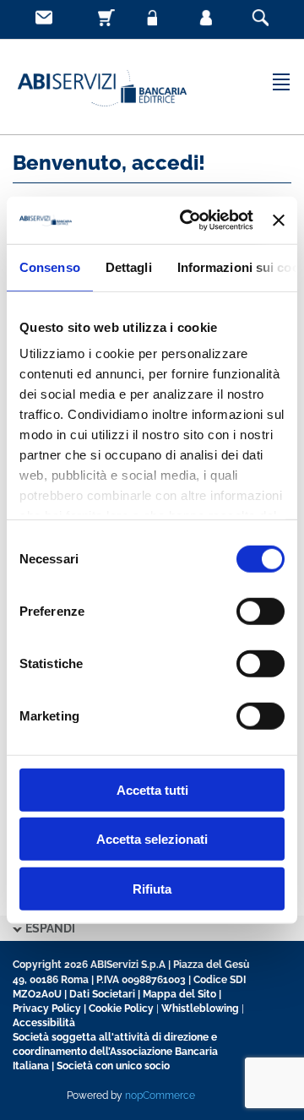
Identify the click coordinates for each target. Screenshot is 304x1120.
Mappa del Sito (179, 994)
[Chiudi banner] (279, 220)
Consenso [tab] (49, 266)
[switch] (260, 610)
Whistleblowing (200, 1008)
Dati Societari (102, 994)
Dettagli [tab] (129, 266)
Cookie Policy (121, 1008)
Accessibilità (44, 1023)
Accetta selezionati (152, 839)
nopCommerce (160, 1095)
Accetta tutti (152, 789)
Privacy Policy (47, 1008)
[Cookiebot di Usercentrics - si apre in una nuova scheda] (187, 220)
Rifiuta (152, 888)
